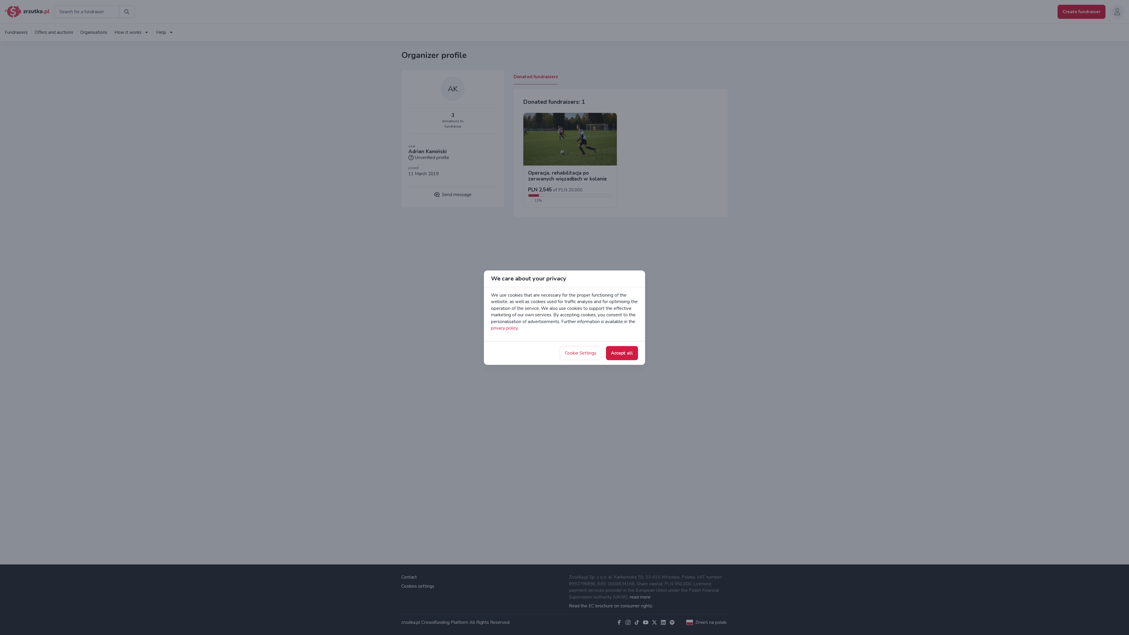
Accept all (622, 353)
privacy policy (504, 328)
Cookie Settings (580, 353)
